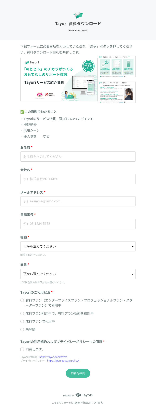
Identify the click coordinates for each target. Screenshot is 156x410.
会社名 (26, 169)
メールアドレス (33, 192)
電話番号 (28, 214)
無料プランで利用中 (40, 321)
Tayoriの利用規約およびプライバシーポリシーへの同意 (62, 341)
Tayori (77, 402)
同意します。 (35, 349)
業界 (24, 264)
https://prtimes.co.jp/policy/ (63, 360)
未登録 (30, 329)
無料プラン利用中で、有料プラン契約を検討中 (60, 313)
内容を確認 (78, 373)
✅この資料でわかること (38, 111)
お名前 (26, 147)
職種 (24, 237)
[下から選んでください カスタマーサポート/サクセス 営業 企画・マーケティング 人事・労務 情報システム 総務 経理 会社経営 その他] (78, 246)
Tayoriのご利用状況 (36, 292)
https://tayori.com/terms (53, 356)
